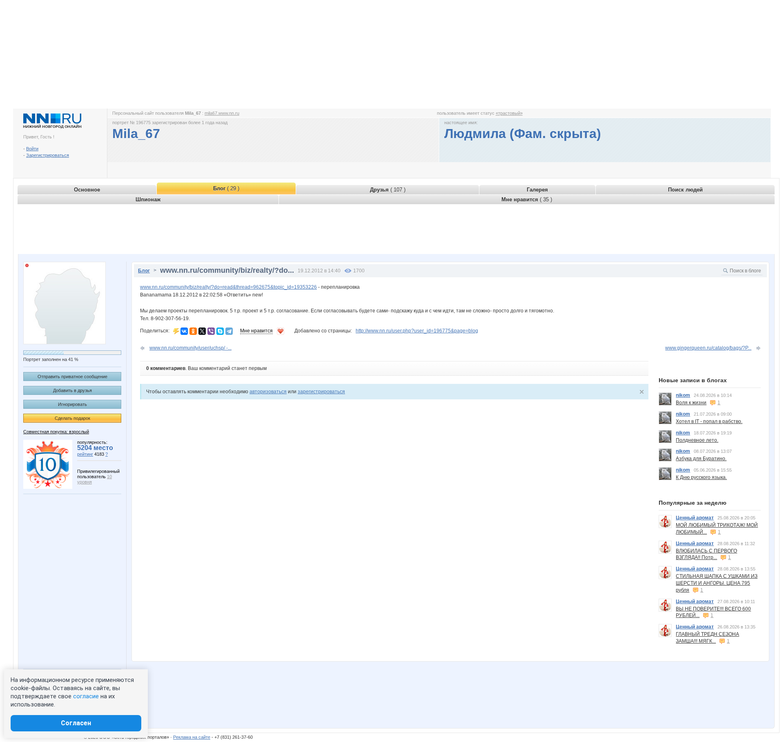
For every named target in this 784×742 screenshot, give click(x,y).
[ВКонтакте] (184, 331)
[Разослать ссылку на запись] (176, 331)
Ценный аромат (695, 518)
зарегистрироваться (321, 391)
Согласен (76, 723)
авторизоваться (268, 391)
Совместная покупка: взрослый (56, 431)
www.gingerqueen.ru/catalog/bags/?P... (708, 348)
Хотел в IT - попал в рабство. (709, 421)
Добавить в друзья (72, 390)
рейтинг (85, 454)
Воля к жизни (691, 403)
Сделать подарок (72, 418)
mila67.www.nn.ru (222, 113)
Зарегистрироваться (47, 155)
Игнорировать (72, 404)
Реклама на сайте (191, 737)
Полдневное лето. (697, 440)
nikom (683, 395)
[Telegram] (229, 331)
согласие (86, 696)
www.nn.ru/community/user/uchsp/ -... (190, 348)
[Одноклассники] (193, 331)
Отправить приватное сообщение (72, 376)
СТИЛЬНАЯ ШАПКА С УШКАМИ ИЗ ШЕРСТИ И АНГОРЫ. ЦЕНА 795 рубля (716, 583)
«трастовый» (509, 113)
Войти (32, 148)
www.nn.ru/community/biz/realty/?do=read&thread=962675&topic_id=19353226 (228, 287)
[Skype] (220, 331)
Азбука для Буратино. (701, 458)
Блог (144, 271)
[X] (202, 331)
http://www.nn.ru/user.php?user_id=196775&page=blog (417, 331)
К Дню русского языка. (701, 477)
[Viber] (211, 331)
